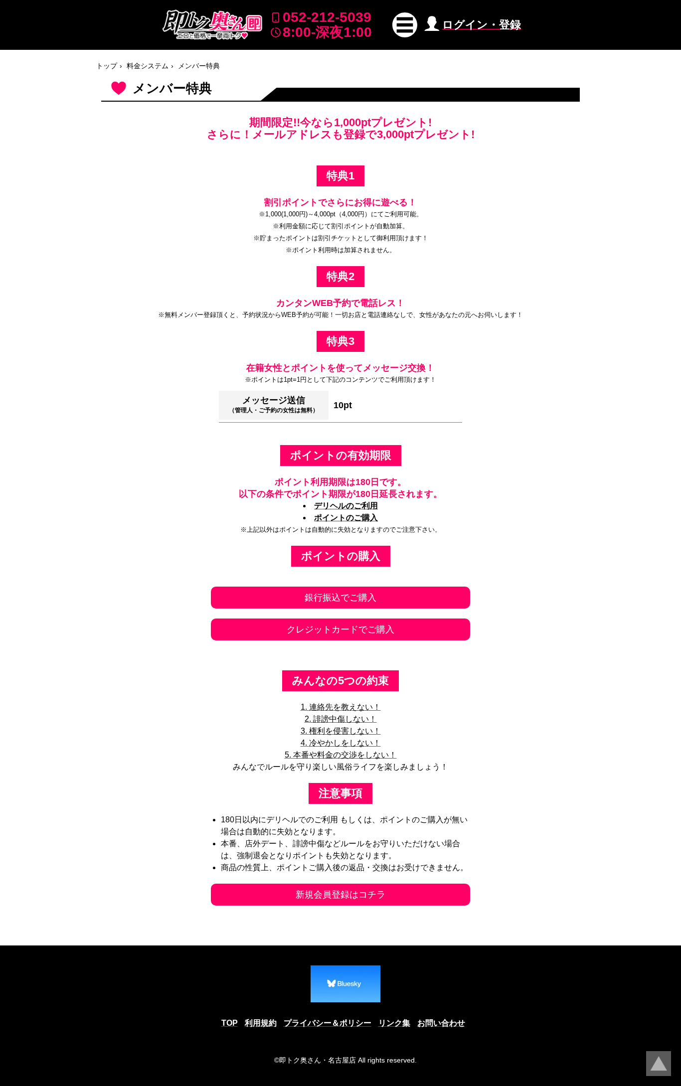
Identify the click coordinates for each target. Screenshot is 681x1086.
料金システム (148, 66)
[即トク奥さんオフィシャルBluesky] (345, 983)
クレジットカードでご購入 (340, 629)
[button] (404, 24)
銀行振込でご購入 (340, 598)
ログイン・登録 (481, 24)
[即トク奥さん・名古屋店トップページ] (212, 24)
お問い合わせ (441, 1023)
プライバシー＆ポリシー (327, 1023)
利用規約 (261, 1023)
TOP (229, 1023)
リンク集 (394, 1023)
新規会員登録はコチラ (340, 895)
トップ (106, 66)
